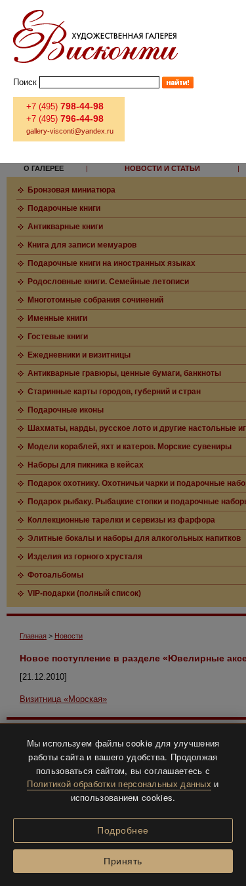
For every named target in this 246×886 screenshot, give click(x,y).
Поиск (25, 82)
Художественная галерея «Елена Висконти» (95, 36)
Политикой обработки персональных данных (119, 783)
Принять (123, 861)
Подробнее (123, 830)
